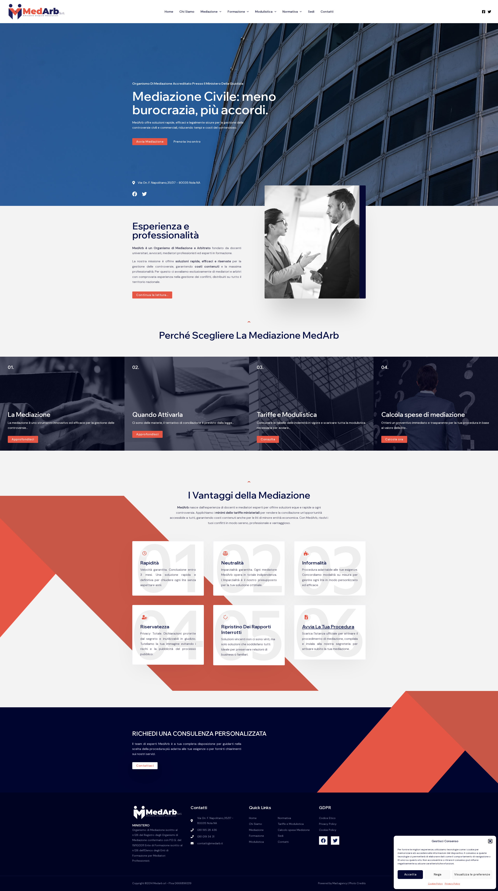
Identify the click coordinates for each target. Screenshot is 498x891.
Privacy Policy (452, 883)
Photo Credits (357, 883)
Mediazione (209, 12)
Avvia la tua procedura (328, 626)
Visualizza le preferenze (472, 874)
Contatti (327, 12)
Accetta (410, 874)
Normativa (290, 12)
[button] (490, 841)
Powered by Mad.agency (332, 883)
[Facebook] (483, 11)
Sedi (311, 12)
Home (169, 12)
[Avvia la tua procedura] (306, 617)
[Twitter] (489, 11)
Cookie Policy (435, 883)
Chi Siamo (186, 12)
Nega (437, 874)
